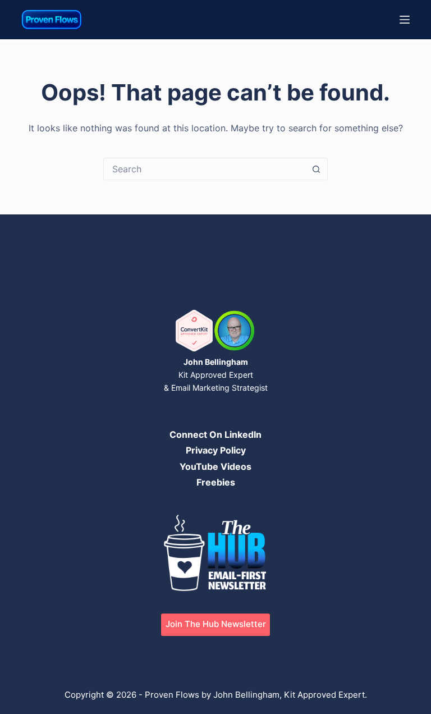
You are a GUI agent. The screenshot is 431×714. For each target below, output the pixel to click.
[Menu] (405, 20)
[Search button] (316, 169)
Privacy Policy (216, 450)
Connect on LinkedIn (215, 434)
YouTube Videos (215, 466)
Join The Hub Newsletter (216, 624)
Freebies (215, 482)
